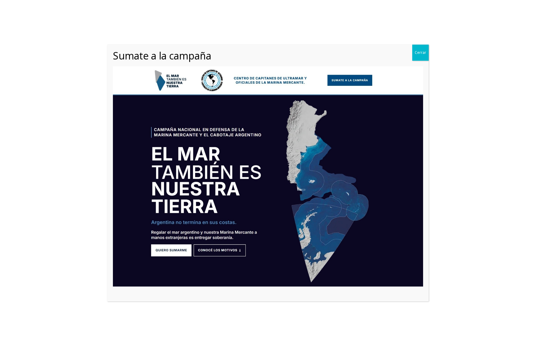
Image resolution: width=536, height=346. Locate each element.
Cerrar (420, 52)
